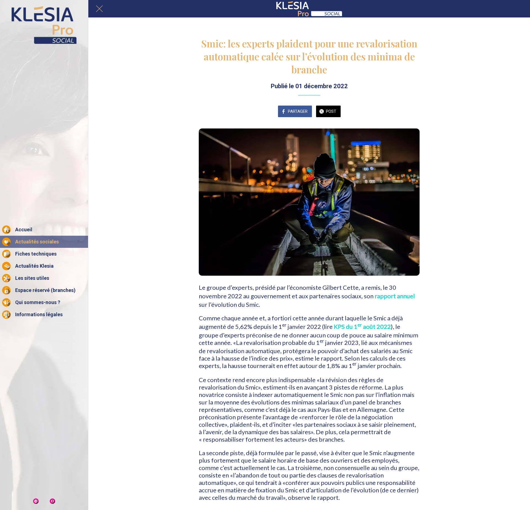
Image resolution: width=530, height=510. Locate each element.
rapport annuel (395, 296)
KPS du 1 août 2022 (362, 326)
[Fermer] (99, 9)
